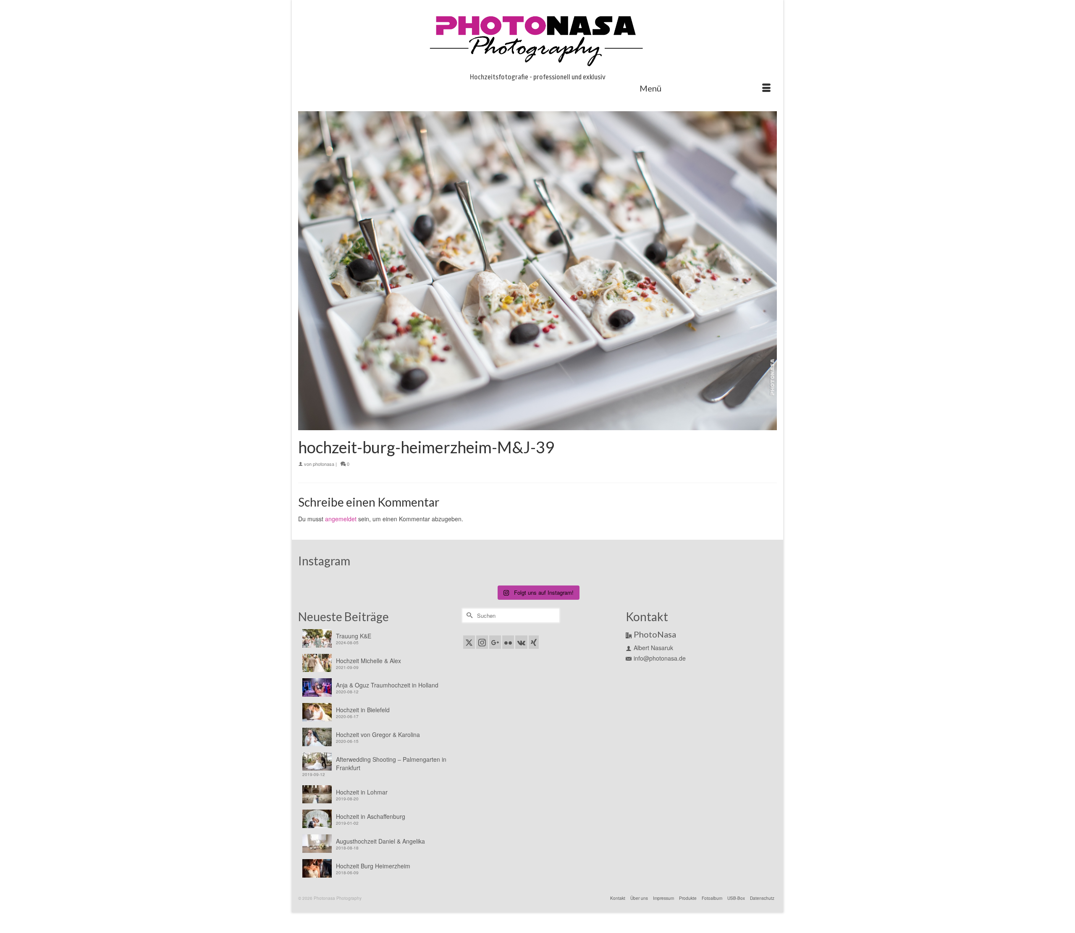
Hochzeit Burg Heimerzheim (373, 866)
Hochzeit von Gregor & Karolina (378, 734)
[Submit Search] (468, 615)
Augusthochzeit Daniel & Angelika (380, 841)
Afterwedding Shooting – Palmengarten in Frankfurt (391, 763)
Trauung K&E (353, 636)
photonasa (323, 463)
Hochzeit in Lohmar (362, 792)
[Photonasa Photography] (537, 38)
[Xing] (534, 642)
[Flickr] (508, 642)
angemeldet (341, 519)
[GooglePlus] (495, 642)
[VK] (521, 642)
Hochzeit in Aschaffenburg (370, 816)
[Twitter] (469, 642)
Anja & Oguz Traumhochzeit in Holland (387, 685)
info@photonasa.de (660, 658)
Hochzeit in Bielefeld (363, 710)
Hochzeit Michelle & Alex (368, 660)
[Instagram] (482, 642)
